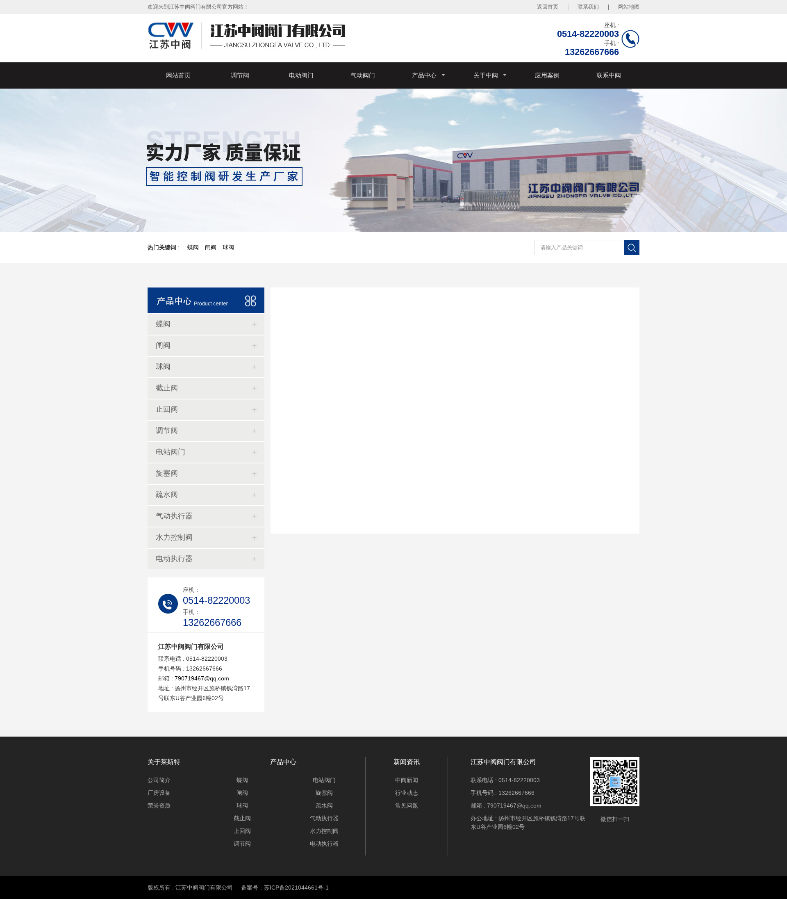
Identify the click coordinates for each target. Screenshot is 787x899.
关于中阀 (485, 75)
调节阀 (240, 75)
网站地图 (628, 7)
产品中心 (424, 75)
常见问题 (406, 805)
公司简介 (159, 780)
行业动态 (406, 792)
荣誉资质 (159, 805)
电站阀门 (170, 452)
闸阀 (210, 247)
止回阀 (167, 409)
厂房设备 (159, 792)
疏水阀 (167, 495)
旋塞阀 (167, 473)
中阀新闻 (406, 780)
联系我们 (588, 7)
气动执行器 (174, 516)
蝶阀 (193, 247)
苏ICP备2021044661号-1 (296, 887)
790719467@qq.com (202, 678)
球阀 (228, 247)
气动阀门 (362, 75)
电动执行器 (174, 558)
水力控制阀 (174, 537)
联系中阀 (608, 75)
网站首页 (178, 75)
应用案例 (547, 75)
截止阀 (167, 388)
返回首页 (547, 7)
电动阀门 (301, 75)
